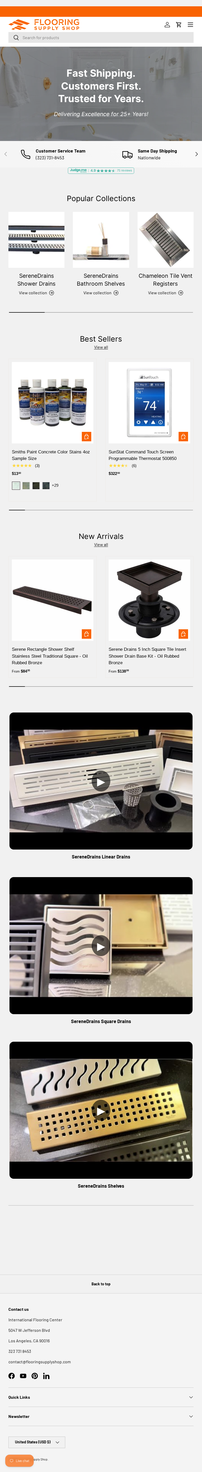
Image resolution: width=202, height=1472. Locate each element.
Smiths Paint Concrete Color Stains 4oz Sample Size (51, 455)
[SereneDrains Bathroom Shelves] (101, 240)
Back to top (101, 1284)
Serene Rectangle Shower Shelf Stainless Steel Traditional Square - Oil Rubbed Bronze (50, 656)
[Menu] (190, 24)
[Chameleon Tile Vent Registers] (166, 240)
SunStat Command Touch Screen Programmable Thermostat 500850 (142, 455)
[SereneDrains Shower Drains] (36, 240)
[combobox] (101, 37)
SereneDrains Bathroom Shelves (101, 280)
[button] (179, 24)
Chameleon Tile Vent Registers (166, 280)
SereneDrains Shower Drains (36, 280)
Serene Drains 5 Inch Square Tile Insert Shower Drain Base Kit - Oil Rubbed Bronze (147, 656)
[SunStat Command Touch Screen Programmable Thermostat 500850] (149, 402)
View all (101, 346)
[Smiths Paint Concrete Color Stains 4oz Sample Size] (52, 402)
